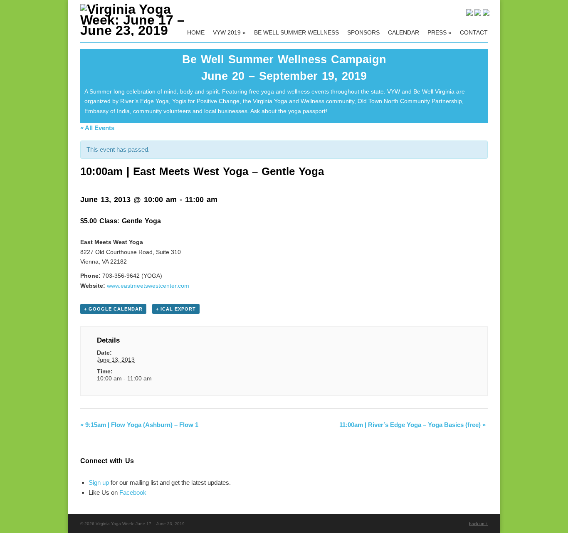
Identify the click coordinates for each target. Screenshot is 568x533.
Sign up (99, 482)
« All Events (97, 127)
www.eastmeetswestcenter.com (148, 285)
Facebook (132, 492)
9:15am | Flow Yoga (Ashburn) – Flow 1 (139, 424)
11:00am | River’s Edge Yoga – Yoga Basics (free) (412, 424)
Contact (474, 32)
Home (196, 32)
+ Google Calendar (113, 308)
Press (439, 32)
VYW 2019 (229, 32)
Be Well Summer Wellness (296, 32)
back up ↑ (478, 523)
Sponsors (363, 32)
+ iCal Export (176, 308)
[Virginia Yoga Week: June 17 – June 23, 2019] (141, 30)
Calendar (403, 32)
